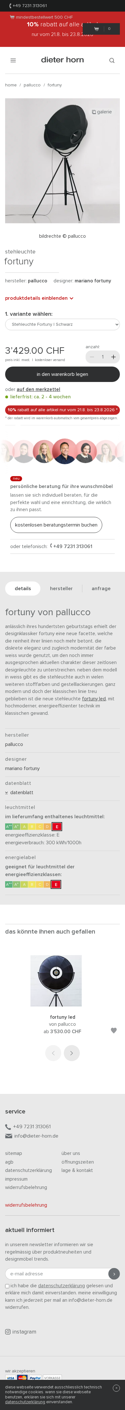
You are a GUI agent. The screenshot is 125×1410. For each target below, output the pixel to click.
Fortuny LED (94, 698)
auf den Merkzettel (38, 389)
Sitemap (13, 1153)
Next (72, 1053)
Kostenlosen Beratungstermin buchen (56, 525)
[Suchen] (112, 60)
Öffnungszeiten (78, 1162)
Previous (53, 1053)
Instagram (24, 1332)
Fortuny (55, 85)
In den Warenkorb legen (62, 374)
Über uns (71, 1153)
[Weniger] (92, 356)
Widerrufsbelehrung (26, 1187)
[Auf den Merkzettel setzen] (114, 1031)
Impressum (16, 1179)
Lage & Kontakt (77, 1170)
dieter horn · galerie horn (62, 60)
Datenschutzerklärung (28, 1170)
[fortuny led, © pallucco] (62, 1005)
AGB (9, 1162)
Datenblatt (20, 792)
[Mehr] (113, 356)
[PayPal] (35, 1378)
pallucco (32, 85)
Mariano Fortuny (93, 281)
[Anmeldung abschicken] (114, 1274)
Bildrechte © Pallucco (62, 236)
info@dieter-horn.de (36, 1136)
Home (11, 85)
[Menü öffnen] (13, 60)
